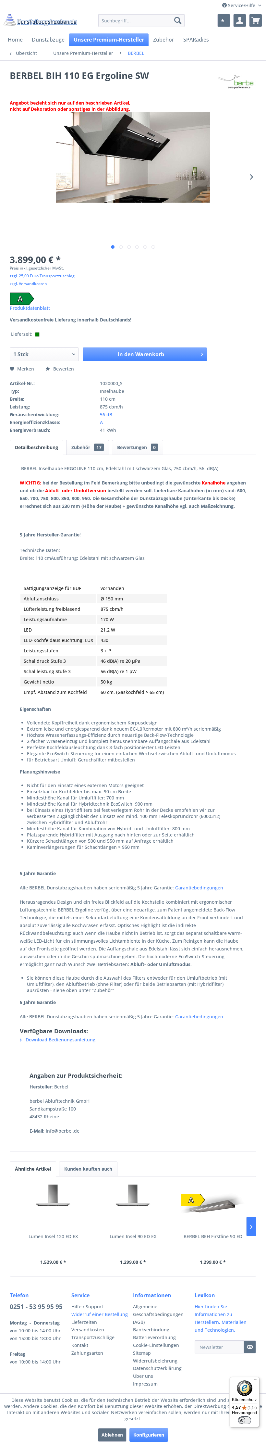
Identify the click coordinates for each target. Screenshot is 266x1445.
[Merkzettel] (223, 20)
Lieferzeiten (84, 1322)
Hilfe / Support (87, 1306)
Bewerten (63, 369)
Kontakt (79, 1345)
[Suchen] (178, 20)
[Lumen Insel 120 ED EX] (53, 1207)
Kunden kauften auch (88, 1169)
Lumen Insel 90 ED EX (133, 1236)
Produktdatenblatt (30, 308)
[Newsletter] (250, 1346)
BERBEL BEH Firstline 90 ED (213, 1236)
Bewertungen (136, 447)
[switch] (244, 1420)
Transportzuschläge (93, 1337)
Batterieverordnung (154, 1337)
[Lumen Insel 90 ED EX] (133, 1207)
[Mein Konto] (239, 20)
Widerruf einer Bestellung (99, 1314)
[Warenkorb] (255, 20)
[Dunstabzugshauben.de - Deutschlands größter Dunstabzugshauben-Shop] (40, 22)
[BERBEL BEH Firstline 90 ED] (213, 1207)
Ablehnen (112, 1435)
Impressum (145, 1384)
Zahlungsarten (87, 1353)
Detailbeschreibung (36, 447)
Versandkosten (87, 1329)
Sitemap (142, 1353)
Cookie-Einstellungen (156, 1345)
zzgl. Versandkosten (28, 283)
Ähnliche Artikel (33, 1169)
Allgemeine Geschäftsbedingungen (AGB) (158, 1314)
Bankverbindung (151, 1329)
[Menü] (256, 1381)
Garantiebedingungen (199, 888)
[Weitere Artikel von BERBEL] (236, 81)
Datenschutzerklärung (157, 1368)
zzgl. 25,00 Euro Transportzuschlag (42, 276)
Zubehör (86, 447)
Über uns (143, 1376)
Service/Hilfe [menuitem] (242, 5)
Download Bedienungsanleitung (59, 1040)
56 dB (106, 414)
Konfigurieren (148, 1435)
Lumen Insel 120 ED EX (53, 1236)
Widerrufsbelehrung (155, 1361)
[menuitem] (141, 20)
